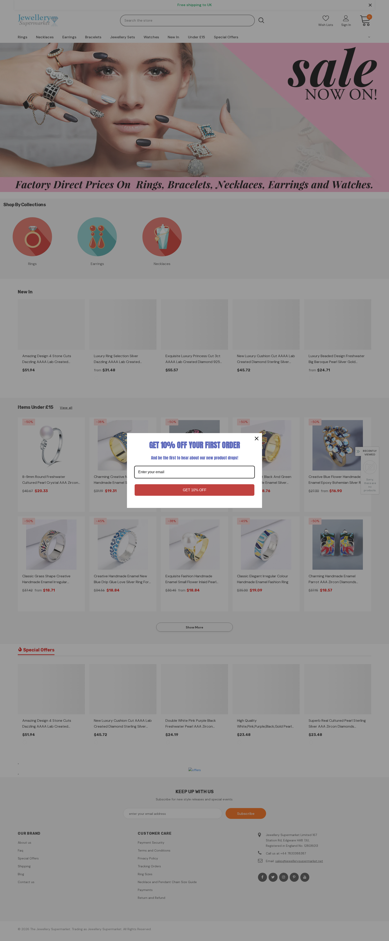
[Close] (256, 438)
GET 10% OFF (194, 490)
